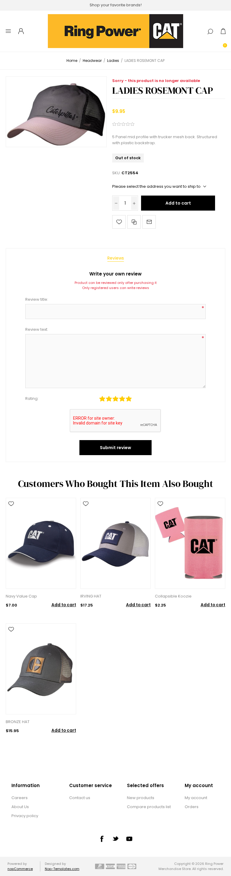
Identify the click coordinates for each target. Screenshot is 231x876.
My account (196, 798)
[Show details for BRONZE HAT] (40, 669)
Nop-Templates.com (62, 868)
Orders (192, 807)
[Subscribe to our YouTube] (129, 839)
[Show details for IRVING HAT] (115, 543)
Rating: (31, 398)
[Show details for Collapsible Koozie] (190, 543)
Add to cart (178, 203)
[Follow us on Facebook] (102, 839)
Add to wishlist (119, 222)
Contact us (79, 798)
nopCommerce (20, 868)
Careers (19, 798)
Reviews (115, 258)
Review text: (36, 329)
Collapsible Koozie (173, 596)
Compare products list (149, 807)
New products (140, 798)
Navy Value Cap (21, 596)
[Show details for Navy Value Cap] (40, 543)
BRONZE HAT (17, 722)
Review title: (36, 299)
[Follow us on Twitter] (115, 838)
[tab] (115, 258)
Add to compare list (134, 222)
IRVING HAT (90, 596)
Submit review (115, 448)
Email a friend (149, 222)
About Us (20, 807)
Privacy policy (24, 816)
